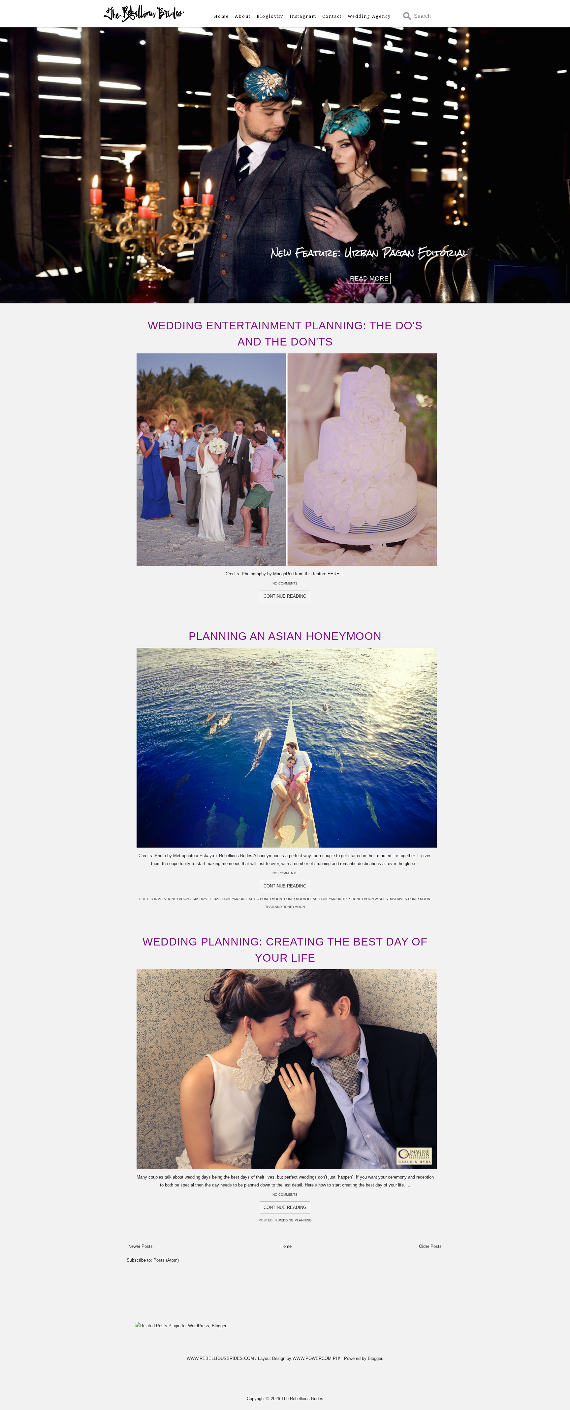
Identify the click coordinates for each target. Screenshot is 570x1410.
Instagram (303, 16)
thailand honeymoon (285, 907)
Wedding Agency (369, 16)
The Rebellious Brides (302, 1398)
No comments (285, 583)
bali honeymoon (229, 899)
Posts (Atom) (166, 1260)
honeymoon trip (334, 899)
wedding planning (295, 1220)
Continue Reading (285, 596)
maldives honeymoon (410, 899)
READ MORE (369, 278)
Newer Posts (140, 1246)
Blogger (375, 1358)
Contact (332, 16)
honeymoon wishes (370, 899)
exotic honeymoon (264, 899)
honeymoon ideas (300, 899)
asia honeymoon (173, 899)
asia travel (201, 899)
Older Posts (430, 1246)
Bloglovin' (270, 16)
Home (221, 16)
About (243, 16)
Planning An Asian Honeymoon (285, 636)
